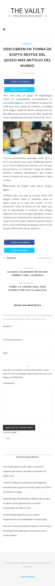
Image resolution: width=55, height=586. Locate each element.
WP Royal (27, 566)
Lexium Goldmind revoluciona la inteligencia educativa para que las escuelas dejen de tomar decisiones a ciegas (27, 487)
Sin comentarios (44, 258)
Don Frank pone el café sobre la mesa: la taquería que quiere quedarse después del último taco (24, 471)
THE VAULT (28, 10)
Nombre (8, 326)
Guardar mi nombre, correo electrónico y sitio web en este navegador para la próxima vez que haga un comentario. (27, 373)
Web (5, 352)
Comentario (9, 383)
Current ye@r (10, 432)
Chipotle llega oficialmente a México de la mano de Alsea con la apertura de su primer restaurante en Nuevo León (26, 503)
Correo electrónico (13, 339)
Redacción (11, 258)
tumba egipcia (15, 102)
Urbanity (27, 44)
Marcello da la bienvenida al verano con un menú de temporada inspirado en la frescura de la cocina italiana (27, 531)
